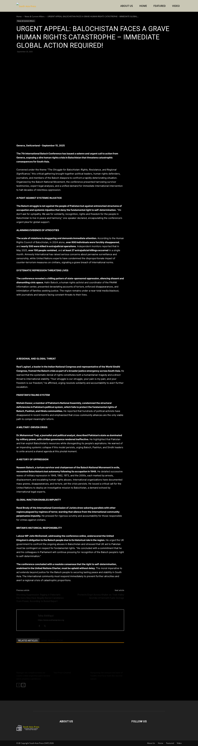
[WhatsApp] (34, 58)
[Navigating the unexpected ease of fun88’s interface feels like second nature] (107, 658)
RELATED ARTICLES (28, 640)
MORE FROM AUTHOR (52, 640)
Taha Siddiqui (46, 615)
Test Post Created (62, 673)
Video (176, 6)
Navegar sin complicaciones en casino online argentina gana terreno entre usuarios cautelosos (33, 676)
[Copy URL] (41, 58)
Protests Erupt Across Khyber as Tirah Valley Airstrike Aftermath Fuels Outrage (101, 596)
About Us (126, 6)
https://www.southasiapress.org (51, 620)
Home (143, 6)
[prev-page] (18, 685)
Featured (159, 6)
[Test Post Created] (70, 658)
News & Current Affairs (35, 16)
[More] (48, 58)
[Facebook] (19, 58)
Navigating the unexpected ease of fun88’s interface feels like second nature (106, 676)
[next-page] (23, 685)
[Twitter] (27, 58)
